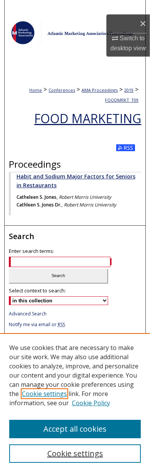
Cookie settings (44, 393)
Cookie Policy (91, 403)
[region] (75, 402)
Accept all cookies (75, 429)
